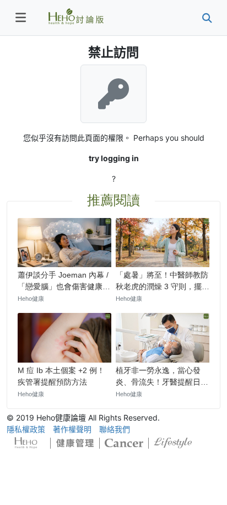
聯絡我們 (114, 429)
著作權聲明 (72, 429)
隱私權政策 (26, 429)
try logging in (114, 158)
